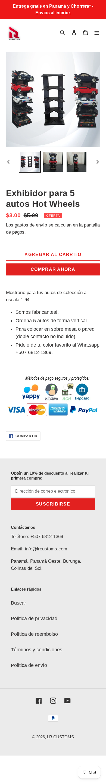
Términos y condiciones (36, 649)
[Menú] (96, 32)
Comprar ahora (53, 269)
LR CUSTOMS (60, 736)
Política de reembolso (34, 634)
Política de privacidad (34, 618)
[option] (30, 161)
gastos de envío (31, 225)
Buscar (18, 603)
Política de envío (29, 665)
